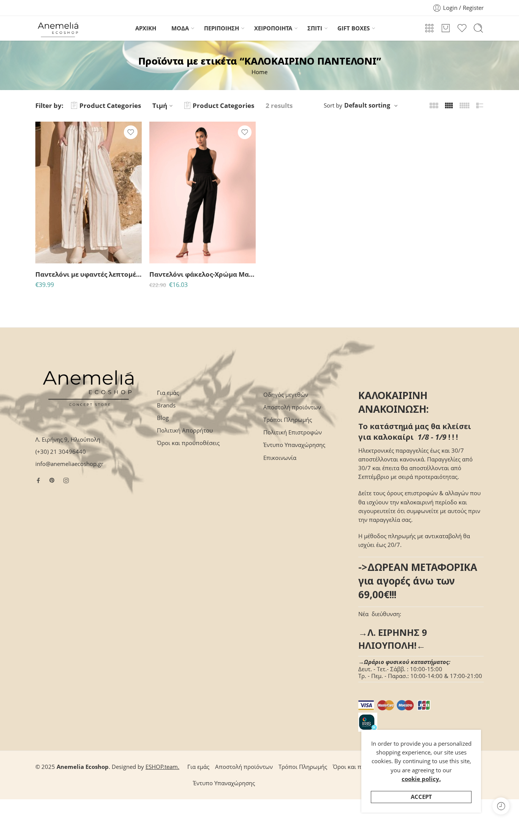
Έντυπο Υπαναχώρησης (294, 444)
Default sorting (367, 105)
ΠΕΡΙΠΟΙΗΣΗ (221, 28)
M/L (56, 241)
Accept (421, 796)
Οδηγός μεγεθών (285, 394)
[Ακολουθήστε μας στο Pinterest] (52, 480)
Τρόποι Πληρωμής (287, 419)
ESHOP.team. (162, 766)
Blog (163, 418)
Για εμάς (168, 392)
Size (40, 230)
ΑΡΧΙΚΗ (145, 28)
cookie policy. (421, 779)
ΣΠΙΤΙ (314, 28)
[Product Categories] (429, 28)
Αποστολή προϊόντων (292, 407)
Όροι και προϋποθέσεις (188, 443)
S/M (56, 252)
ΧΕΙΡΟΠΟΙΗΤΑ (273, 28)
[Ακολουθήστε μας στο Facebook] (38, 480)
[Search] (478, 28)
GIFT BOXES (353, 28)
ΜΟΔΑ (180, 28)
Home (259, 72)
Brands (166, 405)
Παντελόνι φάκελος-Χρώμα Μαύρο (202, 274)
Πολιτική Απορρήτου (185, 430)
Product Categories (110, 105)
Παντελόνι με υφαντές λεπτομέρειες (88, 274)
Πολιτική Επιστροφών (292, 432)
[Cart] (445, 28)
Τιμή (159, 105)
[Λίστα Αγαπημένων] (131, 132)
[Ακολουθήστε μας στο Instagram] (66, 480)
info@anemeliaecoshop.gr (69, 463)
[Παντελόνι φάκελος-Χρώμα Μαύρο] (202, 192)
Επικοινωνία (279, 457)
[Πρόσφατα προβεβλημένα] (501, 805)
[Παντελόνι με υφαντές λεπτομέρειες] (88, 192)
